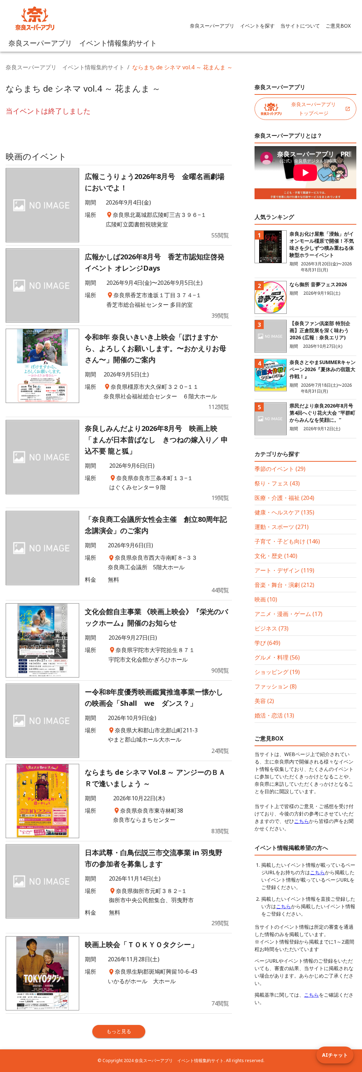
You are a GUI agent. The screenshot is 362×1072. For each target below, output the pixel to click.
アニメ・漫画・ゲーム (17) (288, 614)
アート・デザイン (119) (284, 570)
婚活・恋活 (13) (274, 715)
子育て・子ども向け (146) (287, 541)
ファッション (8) (276, 686)
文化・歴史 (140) (276, 556)
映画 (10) (266, 599)
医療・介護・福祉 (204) (284, 498)
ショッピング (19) (277, 672)
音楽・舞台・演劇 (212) (284, 585)
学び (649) (267, 643)
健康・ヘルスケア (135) (284, 512)
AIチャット (335, 1054)
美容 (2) (264, 701)
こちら (301, 821)
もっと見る (118, 1031)
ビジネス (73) (271, 628)
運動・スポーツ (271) (282, 527)
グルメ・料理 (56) (277, 657)
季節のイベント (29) (280, 469)
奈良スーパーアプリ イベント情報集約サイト (65, 67)
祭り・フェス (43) (277, 483)
